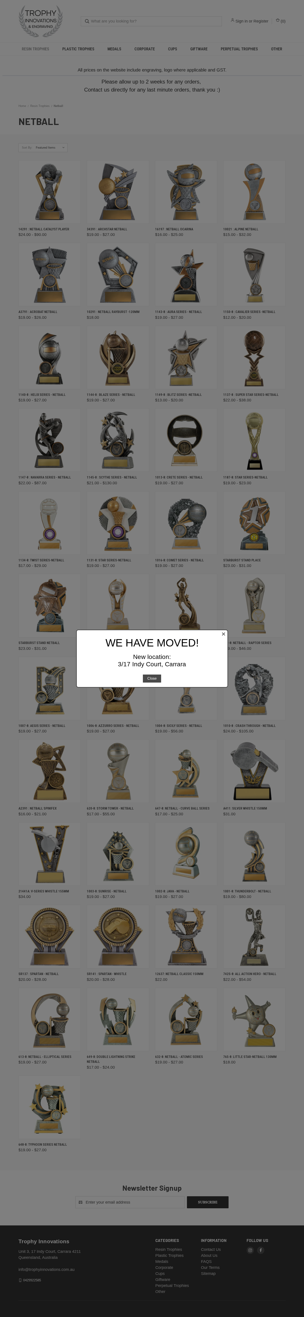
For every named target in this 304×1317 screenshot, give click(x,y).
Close (152, 678)
